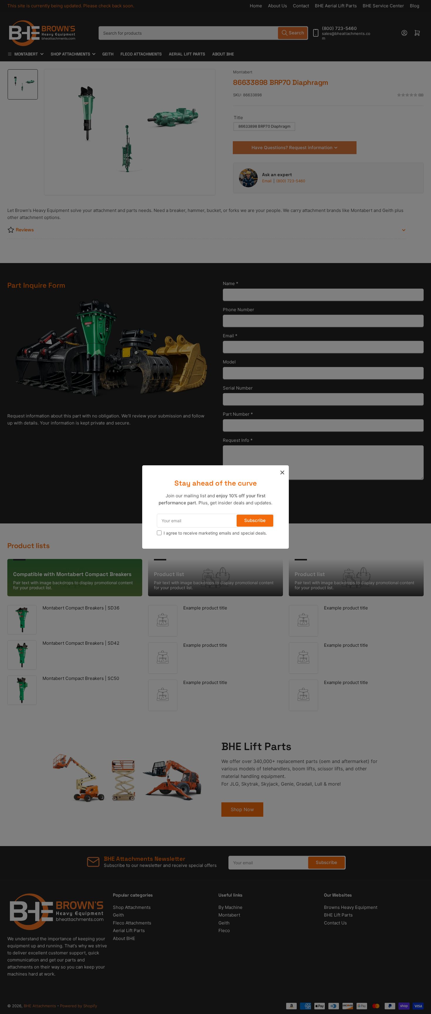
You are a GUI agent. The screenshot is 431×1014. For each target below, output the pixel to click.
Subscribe (255, 520)
